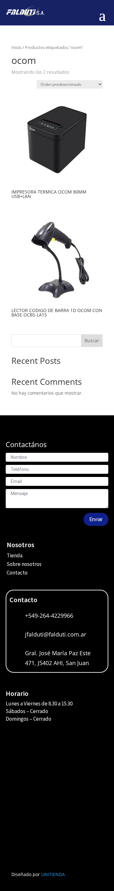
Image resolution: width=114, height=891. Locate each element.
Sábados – (18, 711)
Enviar (96, 519)
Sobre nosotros (24, 564)
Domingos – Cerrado (28, 718)
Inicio (16, 47)
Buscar (92, 340)
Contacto (17, 572)
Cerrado (39, 711)
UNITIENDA (53, 874)
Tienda (14, 555)
